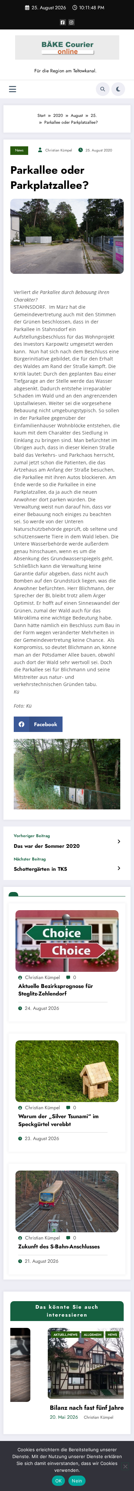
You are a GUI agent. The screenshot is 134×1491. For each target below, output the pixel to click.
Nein (77, 1480)
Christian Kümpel (58, 150)
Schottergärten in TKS (40, 869)
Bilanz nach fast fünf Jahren (51, 1408)
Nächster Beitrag (30, 859)
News (19, 150)
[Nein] (125, 1466)
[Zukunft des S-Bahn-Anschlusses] (67, 1201)
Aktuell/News (29, 1334)
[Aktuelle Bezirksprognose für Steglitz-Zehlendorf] (67, 940)
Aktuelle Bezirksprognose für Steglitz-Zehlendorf (55, 990)
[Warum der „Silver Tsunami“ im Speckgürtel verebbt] (67, 1071)
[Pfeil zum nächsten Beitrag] (118, 868)
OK (58, 1480)
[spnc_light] (118, 89)
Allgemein (56, 1334)
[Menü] (12, 89)
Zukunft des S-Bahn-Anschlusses (59, 1246)
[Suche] (103, 89)
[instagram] (71, 22)
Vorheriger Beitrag (32, 835)
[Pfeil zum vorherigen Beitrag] (118, 842)
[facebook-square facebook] (63, 22)
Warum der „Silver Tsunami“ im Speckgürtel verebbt (58, 1120)
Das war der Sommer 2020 (47, 846)
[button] (38, 724)
